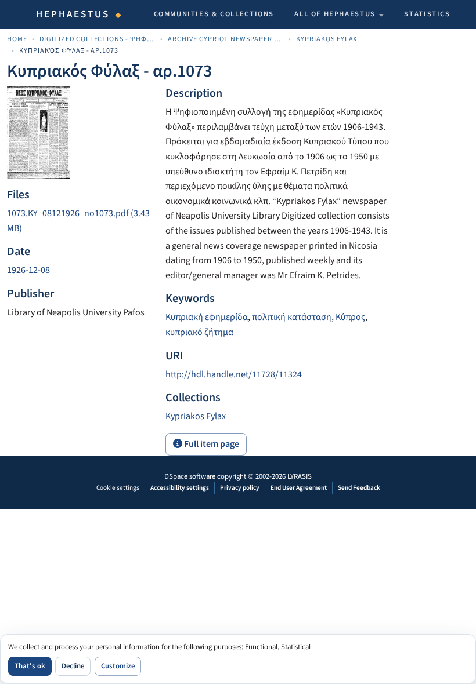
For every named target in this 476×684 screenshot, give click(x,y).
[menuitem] (339, 14)
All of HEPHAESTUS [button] (335, 14)
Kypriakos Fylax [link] (327, 39)
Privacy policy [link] (239, 487)
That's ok (30, 666)
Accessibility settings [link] (179, 487)
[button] (195, 416)
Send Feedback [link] (359, 487)
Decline (73, 666)
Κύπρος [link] (350, 317)
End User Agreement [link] (299, 487)
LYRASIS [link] (299, 476)
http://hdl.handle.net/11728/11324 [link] (233, 374)
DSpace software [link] (189, 476)
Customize (118, 666)
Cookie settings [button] (117, 487)
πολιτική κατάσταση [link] (291, 317)
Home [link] (17, 39)
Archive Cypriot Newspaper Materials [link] (226, 39)
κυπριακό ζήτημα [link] (199, 332)
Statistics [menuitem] (427, 14)
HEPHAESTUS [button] (73, 14)
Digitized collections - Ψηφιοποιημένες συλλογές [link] (97, 39)
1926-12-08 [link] (28, 270)
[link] (79, 221)
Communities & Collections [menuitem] (214, 14)
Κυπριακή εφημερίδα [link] (206, 317)
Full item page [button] (210, 444)
